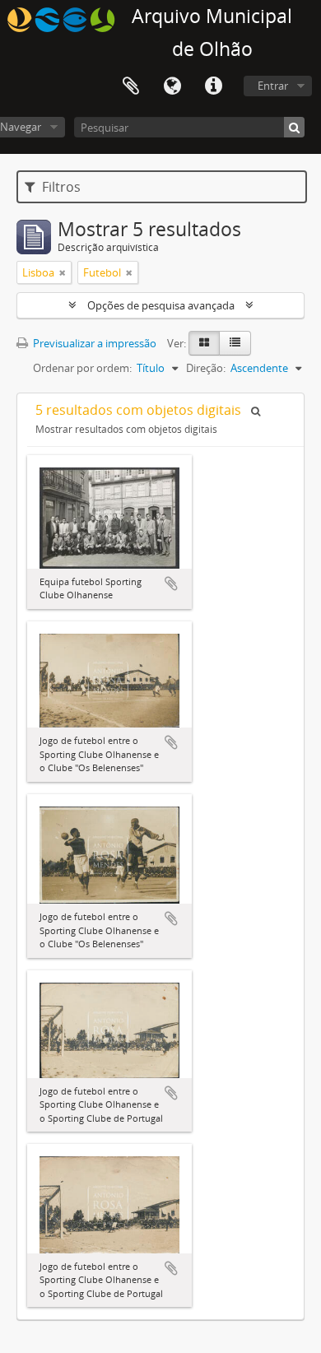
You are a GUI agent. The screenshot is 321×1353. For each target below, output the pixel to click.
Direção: (206, 367)
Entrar (273, 85)
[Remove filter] (62, 272)
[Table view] (235, 343)
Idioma (172, 86)
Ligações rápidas (213, 86)
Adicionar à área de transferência (171, 583)
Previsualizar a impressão (93, 343)
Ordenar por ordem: (82, 367)
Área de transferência (130, 86)
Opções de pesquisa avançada (161, 305)
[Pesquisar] (294, 127)
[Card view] (204, 343)
